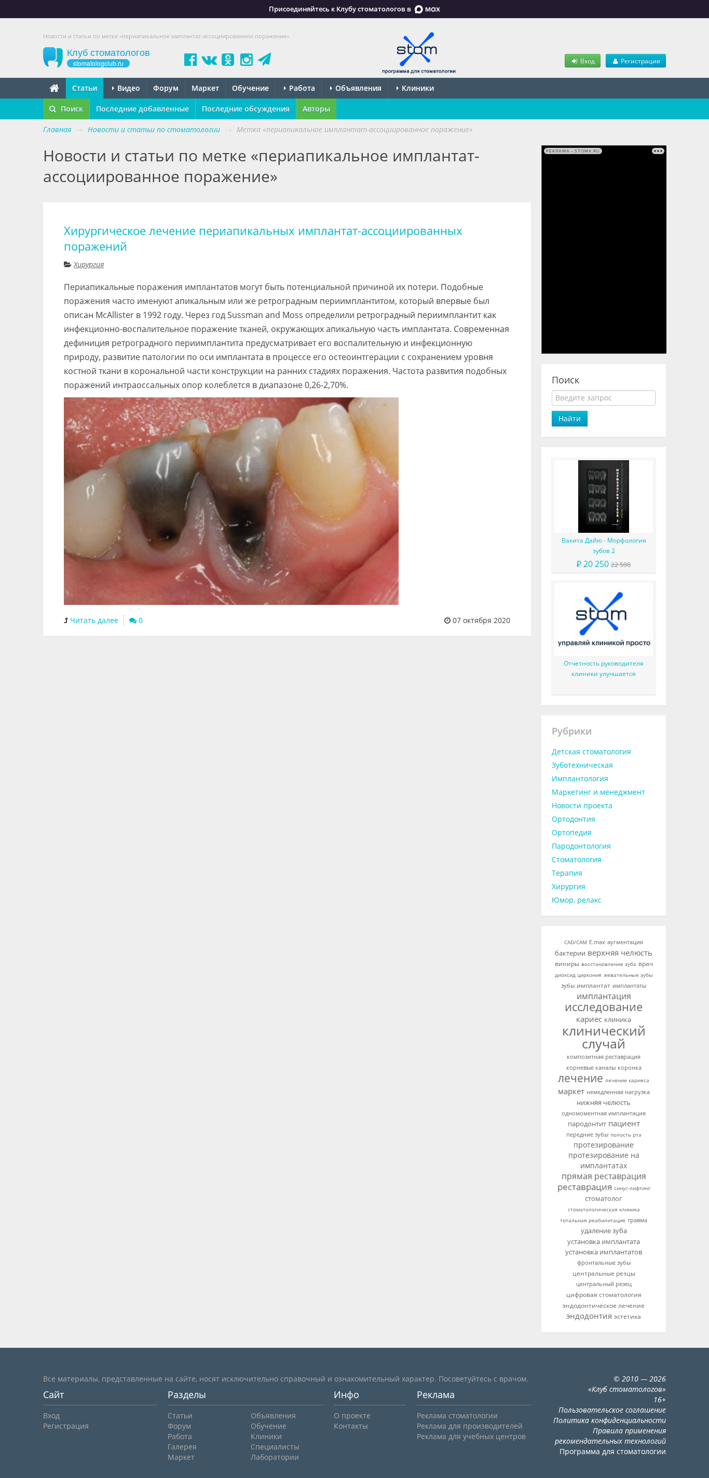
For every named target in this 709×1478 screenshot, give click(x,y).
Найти (569, 418)
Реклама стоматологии (457, 1415)
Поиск (71, 109)
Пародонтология (581, 846)
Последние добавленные (142, 109)
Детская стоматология (591, 751)
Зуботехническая (582, 765)
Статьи (84, 88)
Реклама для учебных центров (471, 1436)
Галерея (182, 1447)
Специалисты (275, 1447)
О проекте (352, 1415)
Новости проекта (582, 805)
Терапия (567, 873)
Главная (57, 129)
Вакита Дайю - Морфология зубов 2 (604, 545)
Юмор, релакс (577, 900)
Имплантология (580, 778)
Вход (587, 61)
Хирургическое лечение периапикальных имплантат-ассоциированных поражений (263, 238)
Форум (166, 88)
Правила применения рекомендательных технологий (610, 1436)
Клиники (417, 88)
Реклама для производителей (470, 1426)
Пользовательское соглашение (612, 1410)
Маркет (205, 88)
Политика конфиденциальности (609, 1420)
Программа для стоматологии (613, 1451)
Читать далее (94, 620)
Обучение (250, 88)
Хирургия (89, 264)
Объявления (357, 88)
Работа (301, 88)
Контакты (351, 1426)
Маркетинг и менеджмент (598, 792)
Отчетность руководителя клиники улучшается (604, 668)
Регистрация (639, 61)
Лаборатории (275, 1457)
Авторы (316, 109)
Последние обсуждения (246, 109)
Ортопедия (572, 832)
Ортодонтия (573, 819)
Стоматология (577, 859)
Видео (127, 88)
